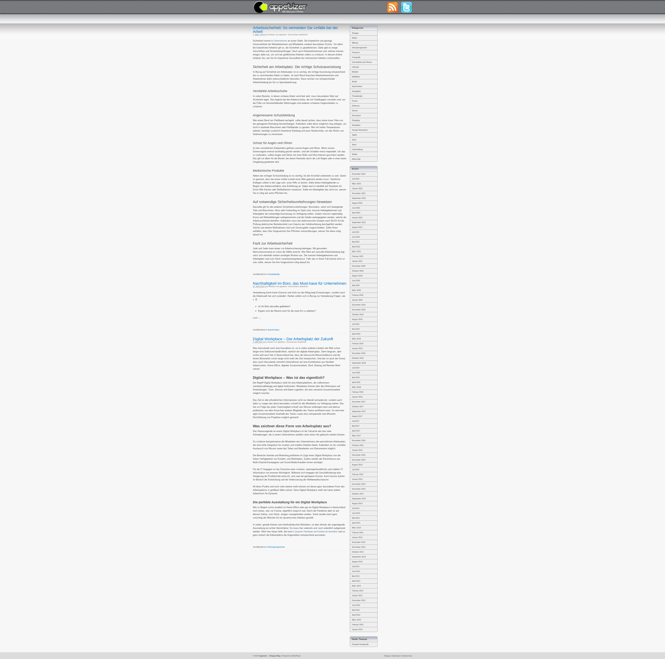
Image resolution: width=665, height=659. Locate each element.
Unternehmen (280, 40)
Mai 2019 (356, 329)
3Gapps (355, 33)
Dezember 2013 (358, 542)
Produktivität (274, 274)
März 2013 (356, 586)
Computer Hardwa (302, 531)
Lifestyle (355, 67)
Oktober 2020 (357, 271)
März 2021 (356, 251)
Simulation (356, 125)
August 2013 (357, 562)
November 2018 (358, 353)
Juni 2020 (356, 280)
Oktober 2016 (357, 445)
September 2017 (359, 411)
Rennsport (356, 115)
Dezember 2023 (358, 174)
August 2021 (357, 227)
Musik (354, 81)
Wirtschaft (356, 159)
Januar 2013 (357, 595)
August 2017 (357, 416)
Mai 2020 (356, 285)
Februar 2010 (357, 625)
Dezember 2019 (358, 305)
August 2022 (357, 203)
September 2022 (359, 198)
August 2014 (357, 503)
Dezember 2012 (358, 600)
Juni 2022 (356, 208)
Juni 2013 (356, 571)
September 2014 (359, 499)
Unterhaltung (357, 149)
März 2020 (356, 290)
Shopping (356, 120)
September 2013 (359, 557)
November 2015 (358, 460)
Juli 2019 (355, 324)
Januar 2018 (357, 397)
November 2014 (358, 489)
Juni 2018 (356, 373)
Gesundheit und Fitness (362, 62)
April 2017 (356, 431)
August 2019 (357, 319)
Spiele (354, 135)
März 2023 (356, 184)
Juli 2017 (355, 421)
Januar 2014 (357, 537)
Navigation (356, 91)
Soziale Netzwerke (360, 130)
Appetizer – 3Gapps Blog (280, 6)
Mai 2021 (356, 242)
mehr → (257, 318)
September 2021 (359, 222)
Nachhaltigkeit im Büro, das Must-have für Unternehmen (299, 283)
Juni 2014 (356, 513)
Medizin (355, 72)
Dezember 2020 (358, 266)
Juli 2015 (355, 469)
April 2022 (356, 213)
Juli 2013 (355, 566)
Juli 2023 (355, 179)
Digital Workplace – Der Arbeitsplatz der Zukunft (293, 339)
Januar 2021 (357, 261)
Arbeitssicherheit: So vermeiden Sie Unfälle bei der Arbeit (295, 30)
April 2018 (356, 382)
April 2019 (356, 334)
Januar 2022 (357, 217)
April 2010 (356, 615)
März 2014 (356, 528)
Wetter (354, 154)
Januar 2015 (357, 479)
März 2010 (356, 620)
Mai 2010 (356, 610)
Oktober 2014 (357, 494)
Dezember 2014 (358, 484)
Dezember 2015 (358, 455)
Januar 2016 (357, 450)
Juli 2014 (355, 508)
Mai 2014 (356, 518)
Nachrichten (273, 330)
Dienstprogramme (276, 547)
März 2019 (356, 339)
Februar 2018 (357, 392)
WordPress (296, 656)
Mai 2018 (356, 377)
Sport (354, 140)
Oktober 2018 (357, 358)
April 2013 (356, 581)
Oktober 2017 (357, 406)
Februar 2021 (357, 256)
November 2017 (358, 402)
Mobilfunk (356, 77)
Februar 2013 (357, 591)
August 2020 (357, 276)
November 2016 (358, 440)
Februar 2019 (357, 343)
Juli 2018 (355, 368)
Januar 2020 (357, 300)
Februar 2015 (357, 474)
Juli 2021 (355, 232)
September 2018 (359, 363)
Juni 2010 (356, 605)
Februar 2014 (357, 532)
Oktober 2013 (357, 552)
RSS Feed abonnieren (392, 7)
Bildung (355, 43)
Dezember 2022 (358, 193)
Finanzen (356, 52)
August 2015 (357, 465)
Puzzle (355, 101)
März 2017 (356, 436)
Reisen (355, 111)
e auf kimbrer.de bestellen (325, 531)
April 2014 (356, 523)
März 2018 (356, 387)
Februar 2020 (357, 295)
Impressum (396, 656)
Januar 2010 (357, 629)
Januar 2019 (357, 348)
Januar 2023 (357, 188)
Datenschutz (407, 656)
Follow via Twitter (406, 7)
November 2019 (358, 310)
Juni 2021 (356, 237)
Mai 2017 (356, 426)
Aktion (354, 38)
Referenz (356, 106)
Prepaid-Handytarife (360, 644)
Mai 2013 (356, 576)
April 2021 (356, 247)
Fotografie (356, 57)
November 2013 (358, 547)
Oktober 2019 (357, 314)
